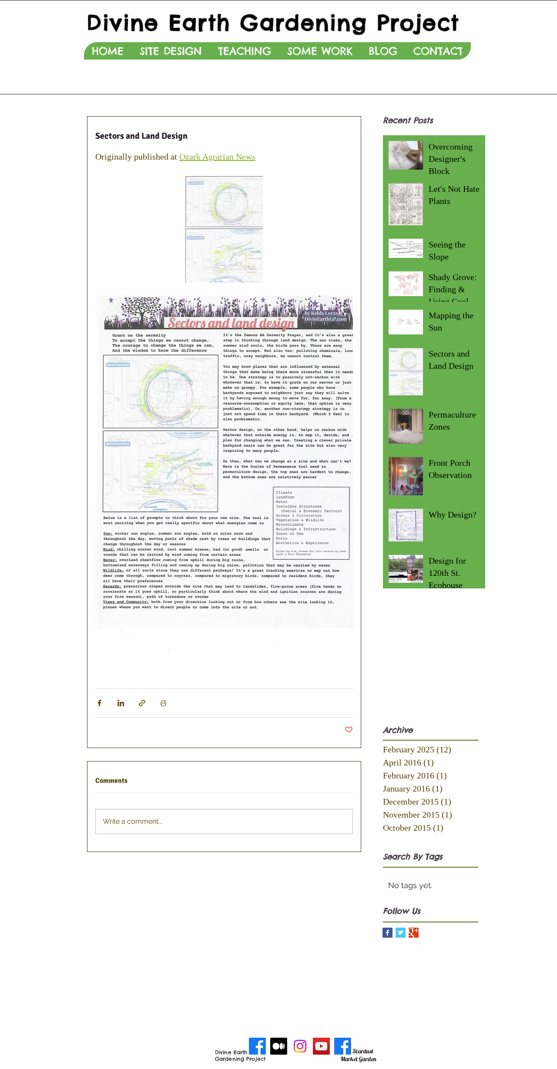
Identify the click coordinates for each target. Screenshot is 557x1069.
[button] (170, 51)
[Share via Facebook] (99, 703)
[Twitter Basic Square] (401, 933)
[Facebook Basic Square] (388, 933)
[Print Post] (163, 703)
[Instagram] (300, 1046)
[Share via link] (142, 703)
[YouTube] (321, 1046)
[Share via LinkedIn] (121, 703)
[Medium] (278, 1046)
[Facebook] (257, 1046)
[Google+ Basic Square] (414, 933)
